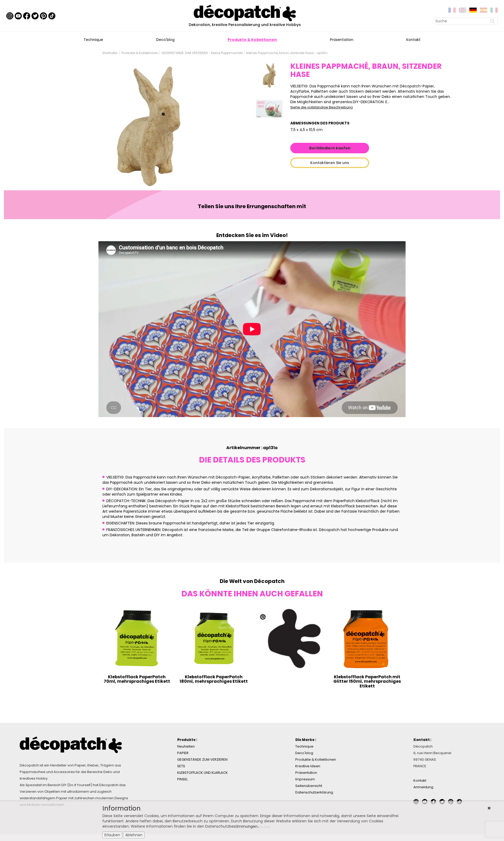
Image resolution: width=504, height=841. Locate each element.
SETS (181, 766)
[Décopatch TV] (18, 15)
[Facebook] (26, 15)
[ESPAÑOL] (483, 9)
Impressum (305, 779)
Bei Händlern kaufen (329, 148)
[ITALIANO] (494, 9)
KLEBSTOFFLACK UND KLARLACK (202, 772)
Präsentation (341, 39)
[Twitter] (35, 15)
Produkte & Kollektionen (252, 39)
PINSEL (182, 779)
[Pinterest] (43, 15)
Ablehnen (134, 835)
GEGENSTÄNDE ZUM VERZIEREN (202, 759)
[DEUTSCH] (473, 9)
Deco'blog (165, 39)
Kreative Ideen (307, 766)
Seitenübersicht (308, 785)
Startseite (109, 53)
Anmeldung (423, 787)
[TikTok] (51, 15)
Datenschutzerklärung (314, 792)
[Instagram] (9, 15)
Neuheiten (186, 746)
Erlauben (112, 835)
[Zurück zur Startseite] (245, 12)
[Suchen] (493, 21)
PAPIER (182, 752)
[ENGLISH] (462, 9)
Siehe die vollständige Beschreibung (321, 107)
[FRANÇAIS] (452, 9)
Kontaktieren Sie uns (329, 162)
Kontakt (413, 39)
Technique (93, 39)
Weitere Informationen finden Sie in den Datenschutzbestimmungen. (194, 826)
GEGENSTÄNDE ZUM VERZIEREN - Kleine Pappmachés (202, 53)
